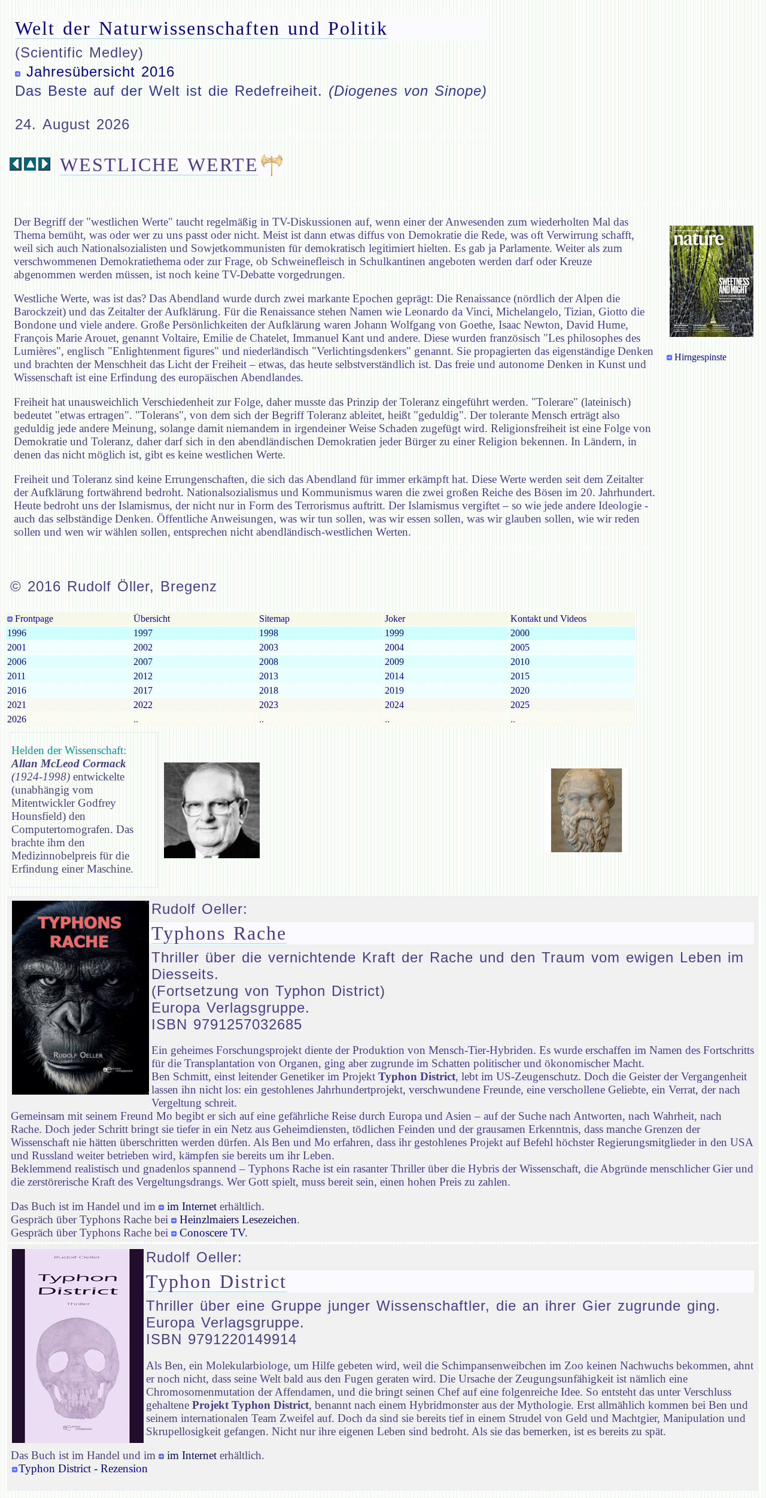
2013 (268, 676)
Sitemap (274, 618)
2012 (143, 676)
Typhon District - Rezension (83, 1468)
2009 (394, 662)
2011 (16, 676)
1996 (16, 633)
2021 (16, 705)
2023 (268, 705)
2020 (520, 690)
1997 (143, 633)
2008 (268, 662)
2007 (143, 662)
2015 (520, 676)
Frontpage (33, 618)
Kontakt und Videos (548, 618)
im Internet (192, 1206)
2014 (394, 676)
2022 (143, 705)
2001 (16, 647)
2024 (394, 705)
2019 (394, 690)
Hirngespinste (700, 357)
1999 (394, 633)
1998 (268, 633)
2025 (520, 705)
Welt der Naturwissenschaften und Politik (201, 28)
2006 (16, 662)
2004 (394, 647)
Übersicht (151, 618)
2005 (520, 647)
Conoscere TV (212, 1232)
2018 (268, 690)
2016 (16, 690)
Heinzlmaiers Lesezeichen (238, 1219)
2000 (520, 633)
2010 (520, 662)
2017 (143, 690)
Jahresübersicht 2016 (100, 71)
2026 (16, 719)
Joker (395, 618)
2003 (268, 647)
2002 (143, 647)
